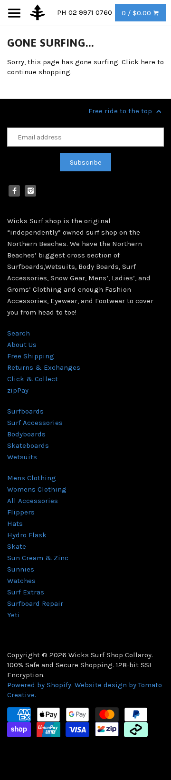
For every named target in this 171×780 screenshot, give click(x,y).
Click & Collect (32, 379)
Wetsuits (22, 457)
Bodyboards (26, 434)
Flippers (21, 512)
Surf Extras (25, 592)
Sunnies (20, 569)
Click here (138, 62)
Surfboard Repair (35, 603)
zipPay (17, 390)
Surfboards (25, 411)
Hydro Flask (27, 535)
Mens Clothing (31, 478)
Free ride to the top (121, 111)
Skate (16, 546)
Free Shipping (30, 356)
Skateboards (28, 445)
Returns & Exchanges (43, 367)
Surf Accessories (35, 422)
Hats (15, 523)
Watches (21, 580)
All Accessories (32, 500)
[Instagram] (30, 191)
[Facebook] (14, 191)
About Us (22, 344)
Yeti (13, 615)
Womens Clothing (36, 489)
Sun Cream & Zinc (37, 557)
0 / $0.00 (137, 13)
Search (18, 333)
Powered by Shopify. (41, 685)
